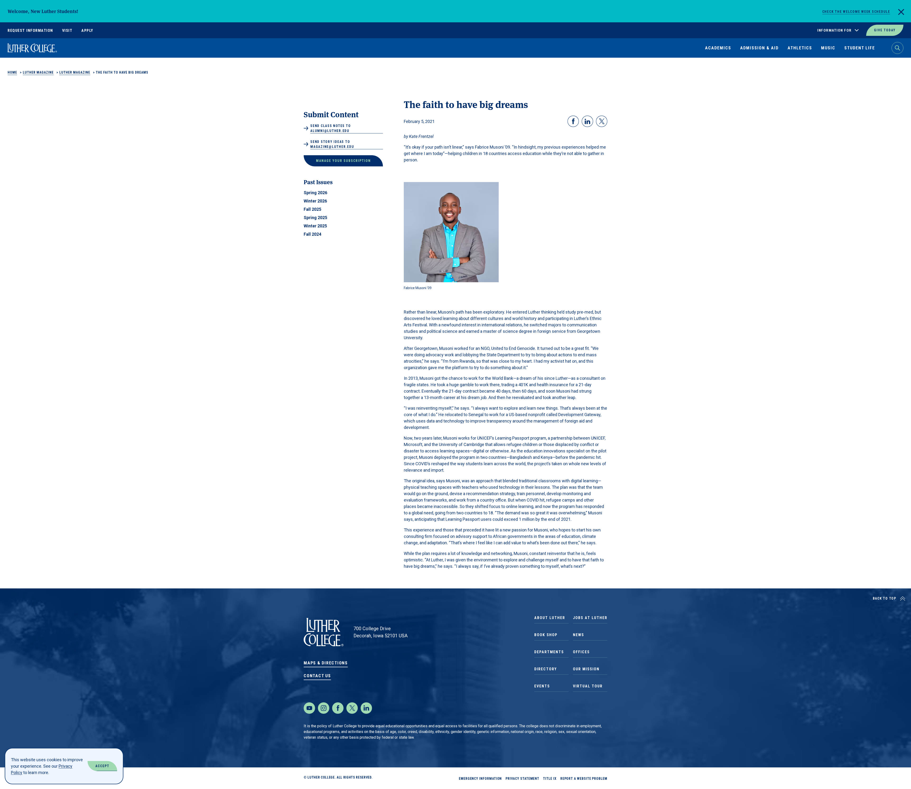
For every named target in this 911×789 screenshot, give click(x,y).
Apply (87, 30)
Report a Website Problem (583, 778)
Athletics (800, 47)
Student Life (859, 47)
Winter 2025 (315, 225)
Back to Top (884, 598)
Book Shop (546, 635)
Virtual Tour (588, 686)
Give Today (885, 30)
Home (12, 72)
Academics (718, 47)
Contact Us (317, 675)
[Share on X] (601, 121)
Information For (834, 30)
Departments (549, 652)
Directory (545, 669)
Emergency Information (480, 778)
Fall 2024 (312, 234)
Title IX (549, 778)
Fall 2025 (312, 209)
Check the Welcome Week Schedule (856, 12)
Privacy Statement (522, 778)
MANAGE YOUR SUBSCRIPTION (343, 161)
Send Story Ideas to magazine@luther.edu (332, 144)
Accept (102, 766)
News (578, 635)
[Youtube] (309, 708)
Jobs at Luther (590, 617)
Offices (581, 652)
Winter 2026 (315, 200)
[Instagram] (323, 708)
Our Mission (586, 669)
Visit (67, 30)
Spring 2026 (315, 192)
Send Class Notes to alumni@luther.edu (330, 128)
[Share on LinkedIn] (587, 121)
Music (828, 47)
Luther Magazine (38, 72)
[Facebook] (338, 708)
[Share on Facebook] (573, 121)
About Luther (549, 617)
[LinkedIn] (366, 708)
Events (542, 686)
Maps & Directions (326, 662)
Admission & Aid (759, 47)
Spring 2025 (315, 217)
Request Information (30, 30)
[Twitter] (352, 708)
